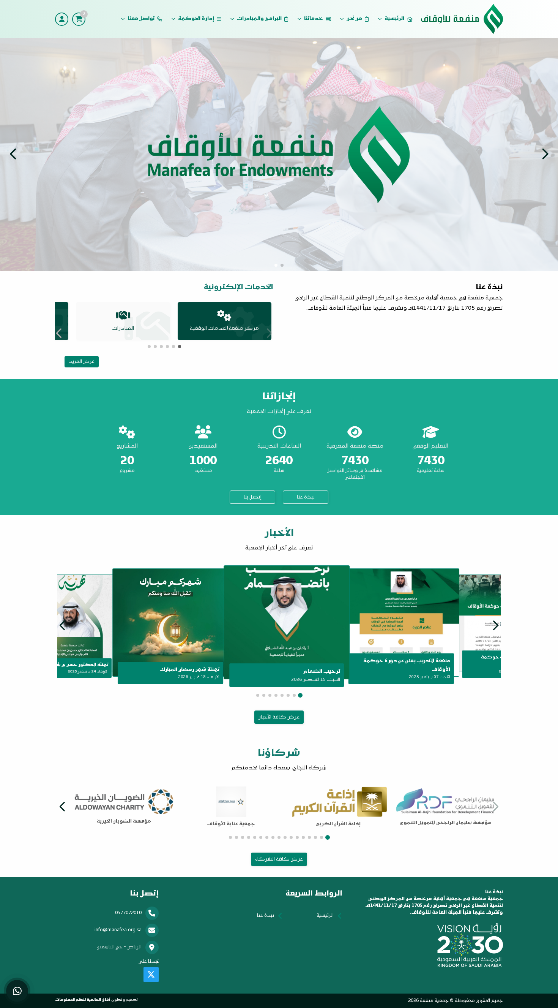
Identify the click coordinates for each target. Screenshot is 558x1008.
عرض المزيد (82, 362)
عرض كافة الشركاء (279, 859)
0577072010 (128, 913)
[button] (13, 154)
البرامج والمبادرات (259, 19)
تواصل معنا (141, 19)
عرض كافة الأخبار (279, 717)
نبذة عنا (306, 497)
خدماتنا (313, 19)
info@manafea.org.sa (118, 930)
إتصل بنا (253, 497)
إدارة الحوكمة (196, 19)
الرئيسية (394, 19)
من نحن (354, 19)
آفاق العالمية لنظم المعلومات (82, 999)
